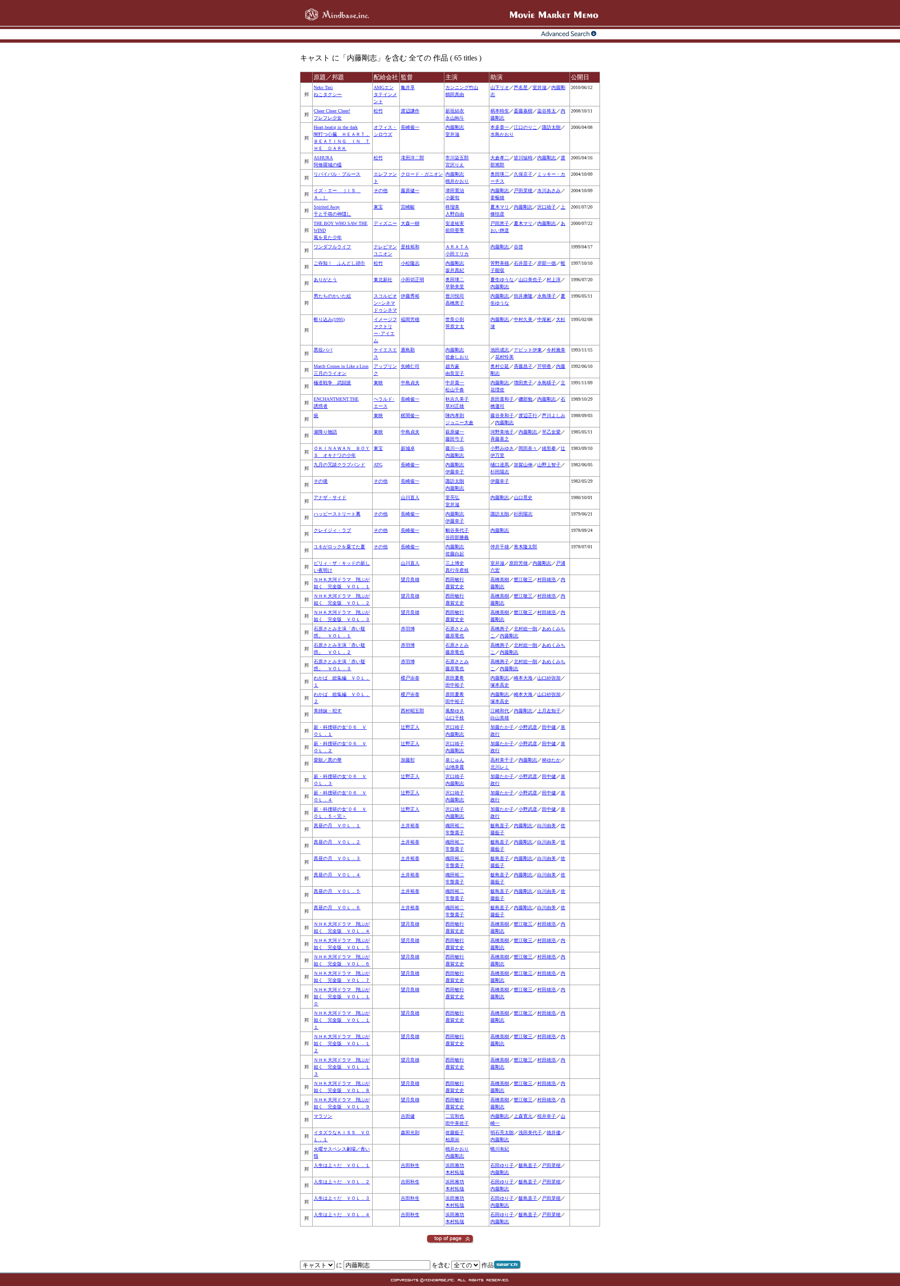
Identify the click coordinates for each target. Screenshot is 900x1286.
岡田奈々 (527, 448)
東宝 (378, 206)
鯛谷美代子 (457, 530)
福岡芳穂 (410, 319)
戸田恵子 (499, 223)
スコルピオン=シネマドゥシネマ (385, 303)
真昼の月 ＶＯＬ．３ (337, 858)
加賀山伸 (523, 464)
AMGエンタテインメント (385, 94)
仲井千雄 (499, 546)
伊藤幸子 (454, 471)
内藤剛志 (454, 127)
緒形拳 (549, 448)
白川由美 (546, 825)
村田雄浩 (546, 579)
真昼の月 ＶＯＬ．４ (337, 874)
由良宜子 (454, 373)
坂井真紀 (454, 270)
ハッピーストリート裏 (337, 513)
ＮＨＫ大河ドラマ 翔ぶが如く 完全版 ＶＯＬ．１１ (342, 1020)
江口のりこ (525, 127)
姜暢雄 (497, 197)
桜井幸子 (546, 1116)
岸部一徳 (546, 263)
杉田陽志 (499, 471)
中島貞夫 (410, 382)
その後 (321, 481)
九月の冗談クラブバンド (339, 464)
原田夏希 (454, 677)
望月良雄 (410, 579)
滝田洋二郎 (412, 157)
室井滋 (539, 87)
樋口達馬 (499, 464)
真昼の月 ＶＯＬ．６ (337, 907)
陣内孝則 (454, 415)
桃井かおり (457, 181)
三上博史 (454, 563)
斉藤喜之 (499, 438)
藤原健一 (410, 190)
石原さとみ (457, 628)
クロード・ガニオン (422, 174)
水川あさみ (549, 190)
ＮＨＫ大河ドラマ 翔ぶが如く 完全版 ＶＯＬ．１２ (342, 1043)
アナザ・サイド (330, 497)
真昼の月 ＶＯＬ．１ (337, 825)
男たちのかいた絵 (332, 296)
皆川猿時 (523, 157)
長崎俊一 (410, 127)
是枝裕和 (410, 246)
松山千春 (454, 389)
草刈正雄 (454, 406)
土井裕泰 (410, 825)
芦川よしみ (553, 415)
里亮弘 (452, 497)
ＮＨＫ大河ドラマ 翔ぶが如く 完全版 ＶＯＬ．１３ (342, 1067)
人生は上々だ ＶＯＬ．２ (342, 1181)
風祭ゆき (454, 710)
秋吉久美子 (457, 399)
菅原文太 (454, 326)
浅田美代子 (530, 1132)
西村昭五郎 (412, 710)
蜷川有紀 (499, 1148)
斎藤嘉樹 (523, 110)
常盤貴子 (454, 832)
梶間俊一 (410, 415)
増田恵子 (523, 382)
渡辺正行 (527, 415)
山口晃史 (523, 497)
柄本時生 (499, 110)
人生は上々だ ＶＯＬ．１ (342, 1165)
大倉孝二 (499, 157)
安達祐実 (454, 223)
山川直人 (410, 497)
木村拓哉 (454, 1172)
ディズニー (385, 223)
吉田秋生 (410, 1165)
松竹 (378, 110)
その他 (381, 190)
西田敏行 (454, 579)
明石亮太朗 (502, 1132)
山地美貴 (454, 767)
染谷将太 (546, 110)
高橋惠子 (499, 628)
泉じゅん (454, 760)
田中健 (549, 727)
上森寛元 (523, 1116)
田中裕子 (454, 685)
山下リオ (499, 87)
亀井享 (408, 87)
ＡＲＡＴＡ (457, 246)
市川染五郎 (457, 157)
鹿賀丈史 (454, 586)
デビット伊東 (528, 349)
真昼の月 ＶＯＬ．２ (337, 842)
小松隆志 (410, 263)
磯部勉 (525, 399)
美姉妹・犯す (328, 710)
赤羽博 (408, 628)
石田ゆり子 (502, 1165)
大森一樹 (410, 223)
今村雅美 (556, 349)
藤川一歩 (454, 448)
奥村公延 (499, 366)
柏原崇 (452, 1139)
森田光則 (410, 1132)
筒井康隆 (523, 296)
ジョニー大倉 (459, 422)
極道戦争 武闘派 (332, 382)
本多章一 (499, 127)
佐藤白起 (454, 553)
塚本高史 (499, 685)
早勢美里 (454, 286)
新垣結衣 (454, 110)
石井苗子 (523, 263)
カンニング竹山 (461, 87)
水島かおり (502, 134)
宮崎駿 (408, 206)
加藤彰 (408, 760)
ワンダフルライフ (332, 246)
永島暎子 (546, 382)
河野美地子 (502, 431)
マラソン (323, 1116)
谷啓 (518, 246)
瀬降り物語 (325, 431)
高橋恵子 (454, 303)
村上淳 (554, 279)
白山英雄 (499, 717)
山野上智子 (549, 464)
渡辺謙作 (410, 110)
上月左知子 (549, 710)
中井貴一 (454, 382)
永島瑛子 (546, 296)
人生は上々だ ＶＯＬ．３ (342, 1198)
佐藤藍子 (454, 1132)
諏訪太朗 (551, 127)
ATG (378, 464)
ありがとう (325, 279)
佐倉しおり (457, 356)
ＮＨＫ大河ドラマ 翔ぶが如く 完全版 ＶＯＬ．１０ (342, 996)
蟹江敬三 (523, 579)
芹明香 (544, 366)
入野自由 (454, 214)
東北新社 (383, 279)
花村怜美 (504, 356)
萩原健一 (454, 431)
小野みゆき (502, 448)
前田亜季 (454, 230)
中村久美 (523, 319)
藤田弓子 (454, 438)
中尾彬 (544, 319)
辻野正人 (410, 727)
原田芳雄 (518, 563)
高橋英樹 (499, 579)
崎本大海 (523, 677)
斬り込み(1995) (329, 319)
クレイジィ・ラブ (332, 530)
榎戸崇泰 (410, 677)
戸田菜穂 (523, 190)
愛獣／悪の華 (328, 760)
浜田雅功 (454, 1165)
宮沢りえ (454, 164)
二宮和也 (454, 1116)
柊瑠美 (452, 206)
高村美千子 (502, 760)
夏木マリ (499, 206)
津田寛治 (454, 190)
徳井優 (554, 1132)
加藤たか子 (502, 727)
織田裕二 (454, 825)
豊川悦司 (454, 296)
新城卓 (408, 448)
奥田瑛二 (499, 174)
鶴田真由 (454, 94)
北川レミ (499, 767)
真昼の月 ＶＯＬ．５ (337, 891)
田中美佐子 (457, 1123)
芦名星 (521, 87)
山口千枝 (454, 717)
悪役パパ (323, 349)
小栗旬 (452, 197)
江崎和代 (499, 710)
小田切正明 (412, 279)
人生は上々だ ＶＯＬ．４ (342, 1214)
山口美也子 (530, 279)
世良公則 (454, 319)
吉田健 (408, 1116)
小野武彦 (527, 727)
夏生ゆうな (502, 279)
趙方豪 (452, 366)
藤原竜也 (454, 635)
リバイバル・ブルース (337, 174)
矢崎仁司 (410, 366)
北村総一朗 (525, 628)
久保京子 (523, 174)
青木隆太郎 (525, 546)
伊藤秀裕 (410, 296)
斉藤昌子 (523, 366)
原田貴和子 (502, 399)
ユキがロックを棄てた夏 (339, 546)
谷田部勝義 (457, 537)
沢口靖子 (546, 206)
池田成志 (499, 349)
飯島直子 (499, 825)
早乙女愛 (551, 431)
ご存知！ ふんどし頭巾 (339, 263)
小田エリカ (457, 253)
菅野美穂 (499, 263)
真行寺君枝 (457, 570)
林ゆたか (551, 760)
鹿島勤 (408, 349)
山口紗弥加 (549, 677)
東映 (378, 382)
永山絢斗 (454, 117)
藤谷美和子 (502, 415)
